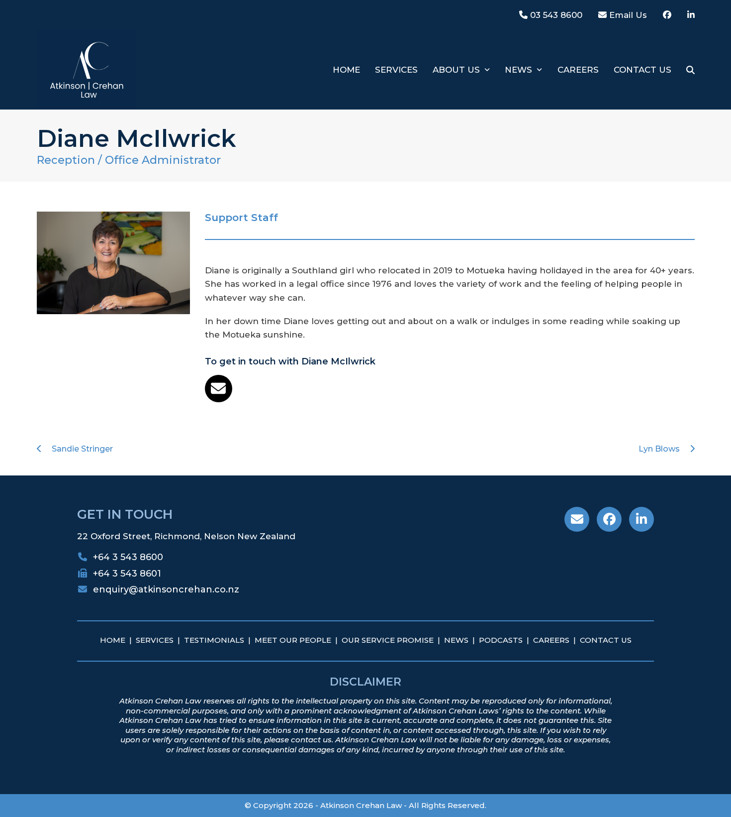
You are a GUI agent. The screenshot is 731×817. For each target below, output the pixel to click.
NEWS (456, 640)
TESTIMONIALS (214, 640)
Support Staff (241, 218)
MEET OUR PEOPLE (293, 640)
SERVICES (155, 640)
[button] (690, 69)
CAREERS (551, 640)
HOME (112, 640)
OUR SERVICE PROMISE (388, 640)
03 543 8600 (555, 15)
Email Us (627, 15)
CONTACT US (606, 640)
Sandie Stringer (82, 449)
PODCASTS (501, 640)
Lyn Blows (659, 449)
